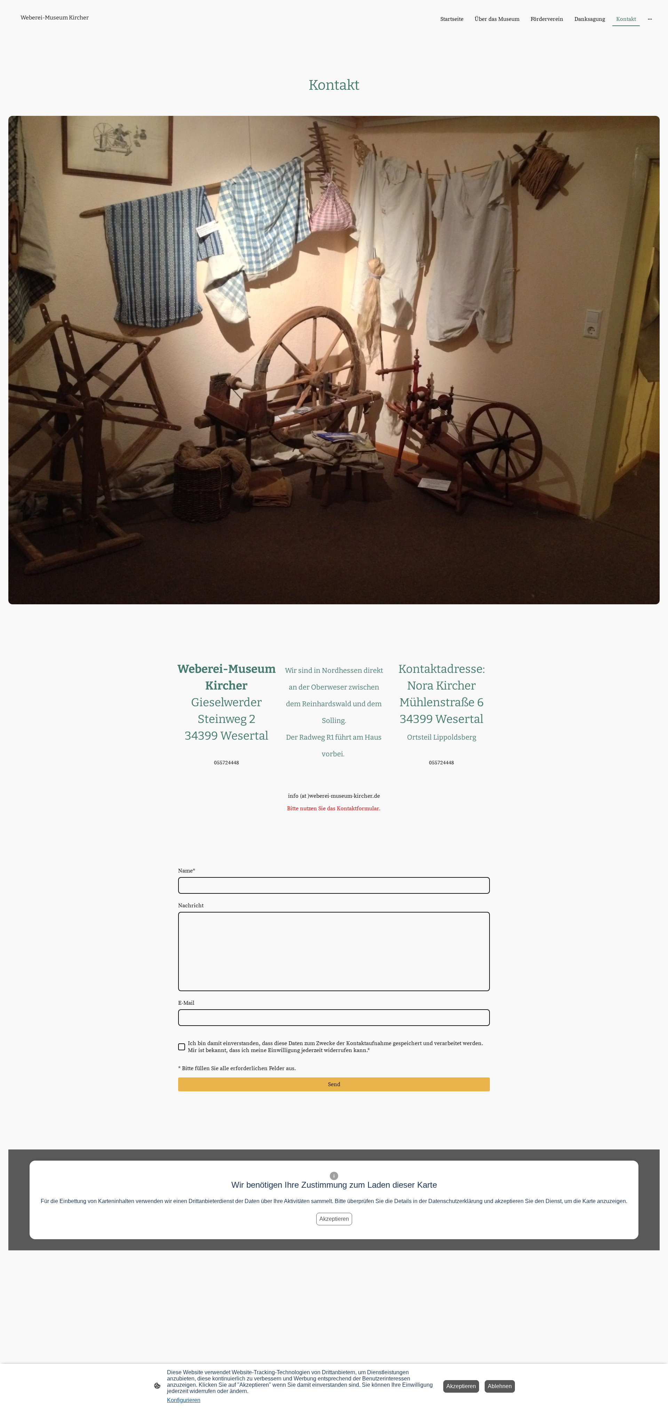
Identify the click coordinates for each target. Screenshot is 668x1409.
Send (334, 1084)
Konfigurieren (183, 1400)
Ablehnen (500, 1386)
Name (186, 870)
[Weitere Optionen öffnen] (650, 19)
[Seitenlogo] (60, 29)
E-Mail (186, 1003)
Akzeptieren (334, 1219)
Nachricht (191, 905)
